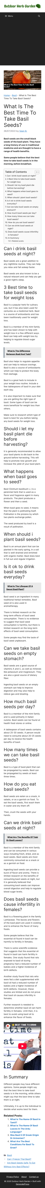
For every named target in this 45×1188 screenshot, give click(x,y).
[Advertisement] (22, 43)
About (24, 1177)
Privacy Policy (12, 1177)
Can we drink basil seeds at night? (20, 227)
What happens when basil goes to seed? (22, 193)
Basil (14, 95)
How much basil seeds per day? (21, 213)
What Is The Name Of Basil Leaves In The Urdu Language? (24, 1128)
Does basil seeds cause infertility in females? (23, 233)
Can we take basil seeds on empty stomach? (22, 208)
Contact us (34, 1177)
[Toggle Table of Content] (36, 172)
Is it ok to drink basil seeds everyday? (19, 202)
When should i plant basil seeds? (22, 197)
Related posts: (18, 241)
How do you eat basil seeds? (21, 222)
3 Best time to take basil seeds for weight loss (21, 180)
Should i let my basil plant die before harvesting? (20, 186)
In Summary (13, 238)
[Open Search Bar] (39, 16)
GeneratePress (22, 1184)
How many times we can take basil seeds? (20, 217)
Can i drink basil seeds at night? (21, 176)
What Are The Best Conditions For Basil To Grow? (22, 1144)
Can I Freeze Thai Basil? (19, 1159)
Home (7, 95)
